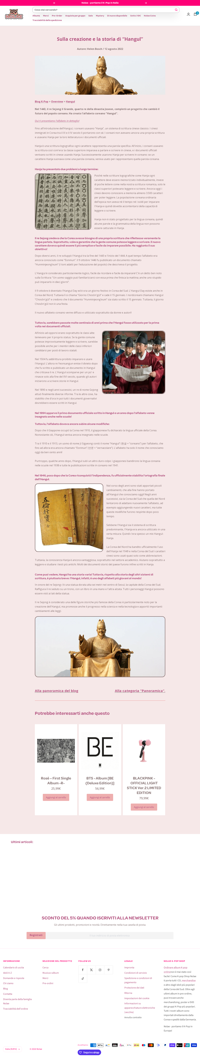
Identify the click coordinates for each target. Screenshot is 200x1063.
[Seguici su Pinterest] (108, 970)
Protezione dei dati (134, 987)
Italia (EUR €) (11, 1049)
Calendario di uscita (13, 967)
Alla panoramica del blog (56, 690)
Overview (57, 101)
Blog (5, 988)
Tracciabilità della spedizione (47, 20)
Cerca (45, 967)
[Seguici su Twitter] (91, 970)
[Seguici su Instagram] (100, 970)
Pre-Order (57, 15)
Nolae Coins (150, 15)
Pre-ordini (47, 983)
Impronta (129, 967)
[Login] (188, 14)
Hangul (70, 101)
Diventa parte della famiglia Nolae (17, 1001)
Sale (90, 15)
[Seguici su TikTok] (82, 978)
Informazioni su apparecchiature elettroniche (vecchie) (139, 1008)
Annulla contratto (133, 1017)
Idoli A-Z (7, 973)
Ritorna (128, 993)
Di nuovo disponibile (117, 15)
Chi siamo (8, 983)
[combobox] (104, 10)
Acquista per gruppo (75, 15)
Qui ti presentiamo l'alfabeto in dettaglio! (57, 121)
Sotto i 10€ (135, 15)
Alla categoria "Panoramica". (140, 690)
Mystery (100, 15)
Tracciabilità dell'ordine (15, 1009)
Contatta (7, 994)
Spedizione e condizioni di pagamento (138, 980)
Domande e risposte (13, 978)
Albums (36, 15)
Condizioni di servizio (135, 973)
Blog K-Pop (41, 101)
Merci (46, 15)
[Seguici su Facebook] (82, 970)
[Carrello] (195, 14)
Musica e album (50, 973)
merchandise (189, 980)
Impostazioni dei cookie (136, 998)
